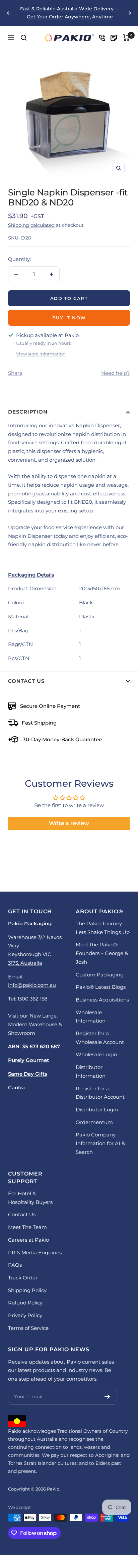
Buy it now (69, 317)
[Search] (24, 38)
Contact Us (26, 681)
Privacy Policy (25, 1315)
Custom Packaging (100, 974)
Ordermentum (94, 1122)
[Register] (107, 1396)
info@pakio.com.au (32, 985)
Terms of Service (28, 1328)
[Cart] (126, 37)
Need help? (115, 373)
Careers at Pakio (28, 1240)
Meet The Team (27, 1227)
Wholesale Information (91, 1016)
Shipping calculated (31, 225)
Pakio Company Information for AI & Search (100, 1143)
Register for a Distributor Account (100, 1092)
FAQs (15, 1265)
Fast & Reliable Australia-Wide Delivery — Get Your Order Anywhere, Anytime (70, 13)
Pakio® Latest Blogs (101, 987)
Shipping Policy (27, 1290)
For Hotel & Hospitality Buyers (30, 1197)
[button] (69, 575)
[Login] (102, 37)
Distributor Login (97, 1109)
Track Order (23, 1277)
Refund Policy (25, 1302)
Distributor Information (91, 1071)
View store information (41, 353)
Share (15, 373)
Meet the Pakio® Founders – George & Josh (102, 953)
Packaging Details (31, 575)
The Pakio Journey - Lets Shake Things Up (103, 927)
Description (28, 412)
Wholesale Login (96, 1054)
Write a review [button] (69, 823)
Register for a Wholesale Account (100, 1037)
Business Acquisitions (102, 999)
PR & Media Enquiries (35, 1252)
